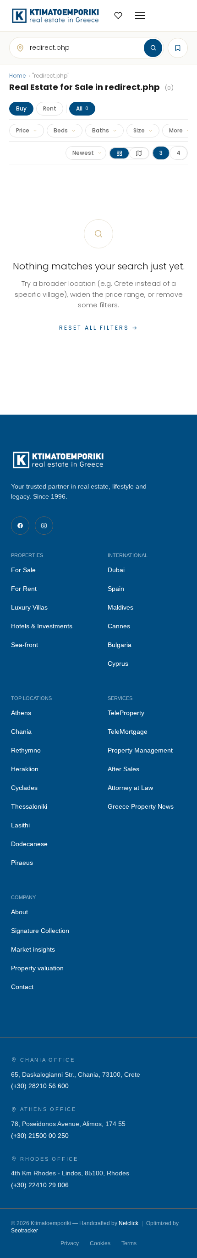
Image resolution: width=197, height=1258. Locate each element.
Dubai (116, 570)
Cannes (119, 626)
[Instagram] (44, 525)
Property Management (140, 750)
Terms (129, 1243)
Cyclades (24, 787)
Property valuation (37, 968)
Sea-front (24, 644)
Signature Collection (40, 930)
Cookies (100, 1243)
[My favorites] (118, 15)
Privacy (69, 1243)
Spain (116, 588)
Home (17, 75)
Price (22, 130)
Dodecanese (29, 843)
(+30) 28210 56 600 (40, 1086)
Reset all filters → (98, 328)
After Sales (123, 769)
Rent (49, 108)
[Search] (153, 48)
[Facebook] (20, 525)
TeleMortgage (128, 731)
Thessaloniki (29, 806)
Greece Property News (141, 806)
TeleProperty (126, 712)
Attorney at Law (130, 787)
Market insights (33, 949)
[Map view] (139, 153)
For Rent (24, 588)
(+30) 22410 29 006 (40, 1185)
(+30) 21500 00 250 (40, 1135)
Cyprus (118, 663)
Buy (21, 108)
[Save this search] (178, 48)
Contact (22, 986)
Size (139, 130)
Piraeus (22, 862)
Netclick (128, 1223)
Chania (21, 731)
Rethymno (26, 750)
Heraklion (24, 769)
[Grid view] (119, 153)
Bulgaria (119, 644)
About (19, 912)
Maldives (120, 607)
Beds (61, 130)
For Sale (23, 570)
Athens (21, 712)
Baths (100, 130)
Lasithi (20, 825)
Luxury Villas (29, 607)
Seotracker (24, 1230)
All (82, 108)
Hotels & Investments (41, 626)
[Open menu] (140, 15)
